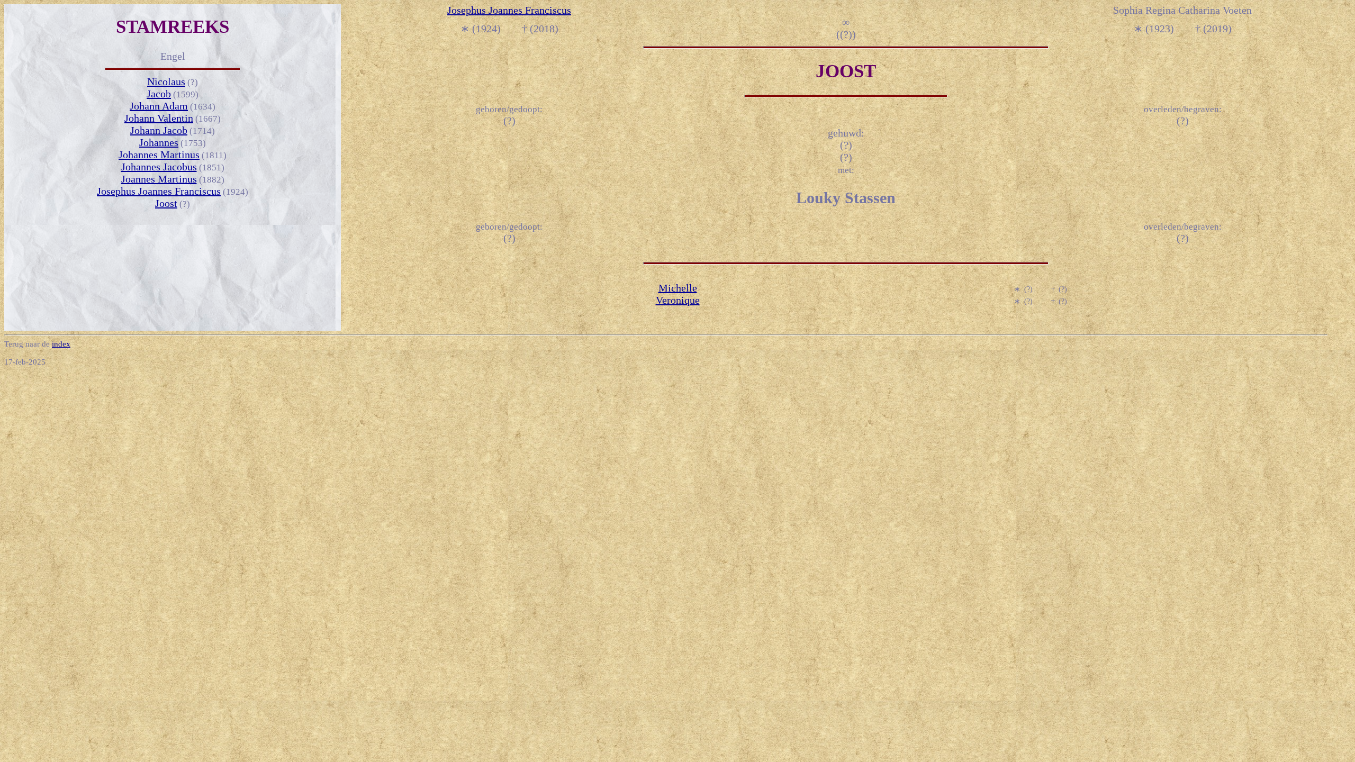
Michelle (677, 288)
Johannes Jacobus (159, 167)
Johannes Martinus (159, 154)
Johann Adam (159, 106)
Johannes (158, 142)
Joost (166, 203)
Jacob (159, 93)
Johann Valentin (158, 118)
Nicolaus (166, 81)
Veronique (678, 300)
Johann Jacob (158, 130)
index (61, 344)
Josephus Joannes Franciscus (159, 191)
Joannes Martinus (159, 179)
